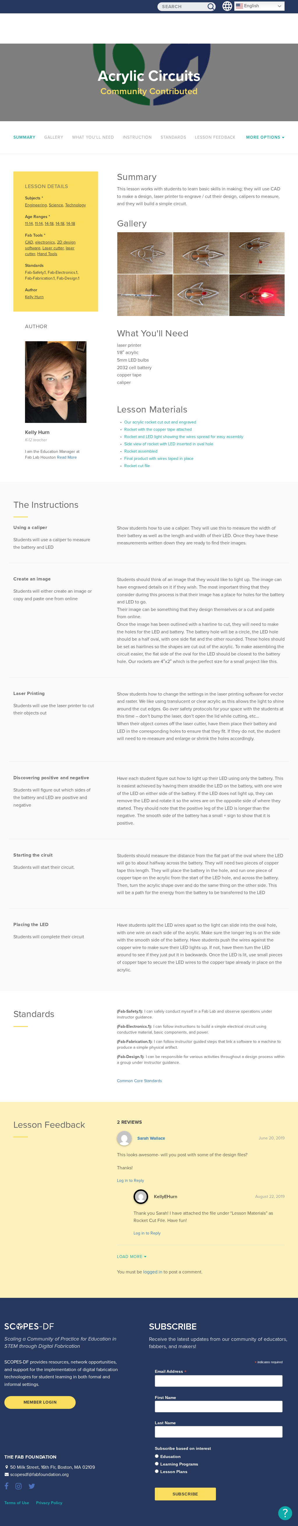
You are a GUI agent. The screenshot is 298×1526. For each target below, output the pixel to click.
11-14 (29, 223)
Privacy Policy (49, 1502)
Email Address (171, 1371)
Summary (24, 137)
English (251, 6)
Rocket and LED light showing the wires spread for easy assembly (183, 436)
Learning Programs (179, 1464)
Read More (67, 457)
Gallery (53, 137)
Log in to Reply (130, 1180)
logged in (152, 1272)
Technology (75, 205)
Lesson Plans (173, 1471)
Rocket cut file (136, 465)
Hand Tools (47, 253)
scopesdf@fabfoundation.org (39, 1474)
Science (56, 205)
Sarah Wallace (151, 1138)
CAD (29, 242)
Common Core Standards (139, 1080)
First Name (165, 1397)
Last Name (165, 1422)
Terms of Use (16, 1502)
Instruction (137, 137)
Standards (173, 137)
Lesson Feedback (215, 137)
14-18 (49, 223)
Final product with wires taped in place (158, 458)
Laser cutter (53, 248)
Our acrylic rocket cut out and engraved (159, 422)
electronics (45, 242)
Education (170, 1456)
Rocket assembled (140, 451)
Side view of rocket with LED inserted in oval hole (168, 444)
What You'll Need (93, 137)
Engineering (36, 205)
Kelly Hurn (34, 296)
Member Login (40, 1402)
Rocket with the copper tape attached (157, 429)
